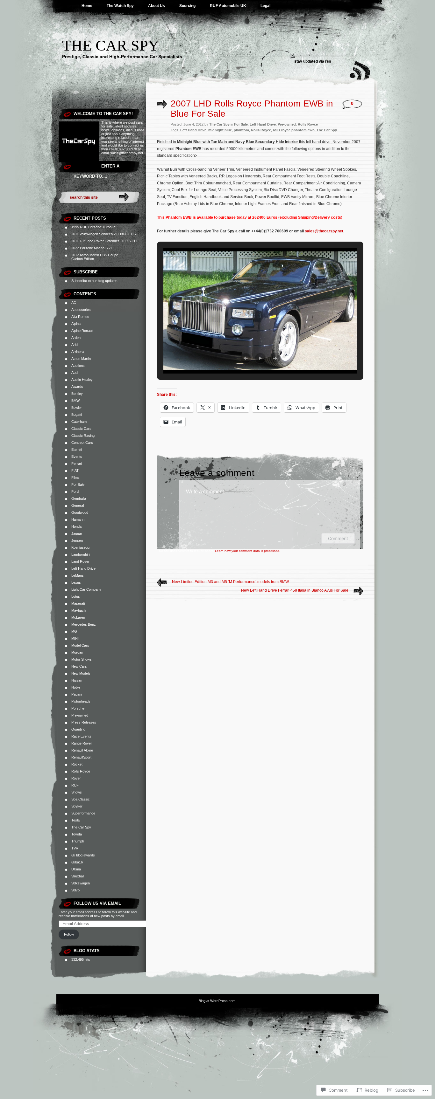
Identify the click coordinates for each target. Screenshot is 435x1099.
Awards (77, 386)
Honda (76, 526)
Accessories (81, 310)
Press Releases (83, 722)
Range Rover (81, 743)
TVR (74, 848)
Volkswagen (80, 883)
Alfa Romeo (80, 317)
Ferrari (76, 463)
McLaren (78, 617)
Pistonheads (80, 701)
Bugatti (76, 414)
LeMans (77, 575)
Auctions (78, 365)
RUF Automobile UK (228, 5)
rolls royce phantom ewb (294, 130)
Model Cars (80, 645)
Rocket (76, 764)
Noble (75, 687)
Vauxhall (77, 876)
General (77, 505)
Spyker (76, 806)
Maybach (78, 610)
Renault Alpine (82, 750)
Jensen (77, 540)
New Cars (79, 666)
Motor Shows (81, 659)
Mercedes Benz (83, 624)
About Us (156, 5)
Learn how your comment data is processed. (247, 551)
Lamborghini (80, 554)
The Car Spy (110, 45)
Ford (75, 491)
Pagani (76, 694)
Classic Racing (83, 435)
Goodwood (79, 512)
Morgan (77, 652)
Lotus (75, 596)
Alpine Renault (82, 331)
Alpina (76, 324)
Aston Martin (81, 359)
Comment (338, 538)
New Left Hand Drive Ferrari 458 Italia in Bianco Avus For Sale (294, 590)
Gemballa (78, 498)
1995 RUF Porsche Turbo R (93, 227)
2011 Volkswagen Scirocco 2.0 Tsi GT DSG (105, 234)
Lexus (76, 582)
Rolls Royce (80, 771)
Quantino (78, 729)
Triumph (77, 841)
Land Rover (80, 561)
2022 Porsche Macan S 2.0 (92, 248)
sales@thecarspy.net (324, 231)
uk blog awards (83, 855)
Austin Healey (82, 379)
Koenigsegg (80, 547)
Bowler (76, 407)
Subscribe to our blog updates (94, 281)
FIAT (75, 470)
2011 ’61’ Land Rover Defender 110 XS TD (104, 241)
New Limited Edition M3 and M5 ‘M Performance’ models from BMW (230, 582)
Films (75, 477)
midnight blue (220, 130)
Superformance (83, 813)
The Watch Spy (120, 5)
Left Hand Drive (83, 568)
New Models (80, 673)
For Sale (77, 484)
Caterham (79, 421)
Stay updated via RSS (312, 61)
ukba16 (77, 862)
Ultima (76, 869)
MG (74, 631)
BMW (75, 400)
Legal (265, 5)
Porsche (77, 708)
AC (73, 303)
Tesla (75, 820)
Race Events (81, 736)
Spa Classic (80, 799)
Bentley (77, 393)
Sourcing (187, 5)
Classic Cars (81, 428)
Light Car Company (86, 589)
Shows (76, 792)
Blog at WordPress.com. (217, 1001)
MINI (75, 638)
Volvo (75, 890)
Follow (69, 934)
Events (76, 456)
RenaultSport (81, 757)
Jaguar (76, 533)
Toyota (76, 834)
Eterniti (76, 449)
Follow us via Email (97, 903)
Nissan (76, 680)
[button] (245, 358)
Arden (76, 338)
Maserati (78, 603)
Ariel (74, 345)
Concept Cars (82, 442)
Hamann (77, 519)
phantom (241, 130)
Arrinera (77, 352)
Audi (74, 372)
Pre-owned (79, 715)
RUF (75, 785)
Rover (76, 778)
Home (87, 5)
